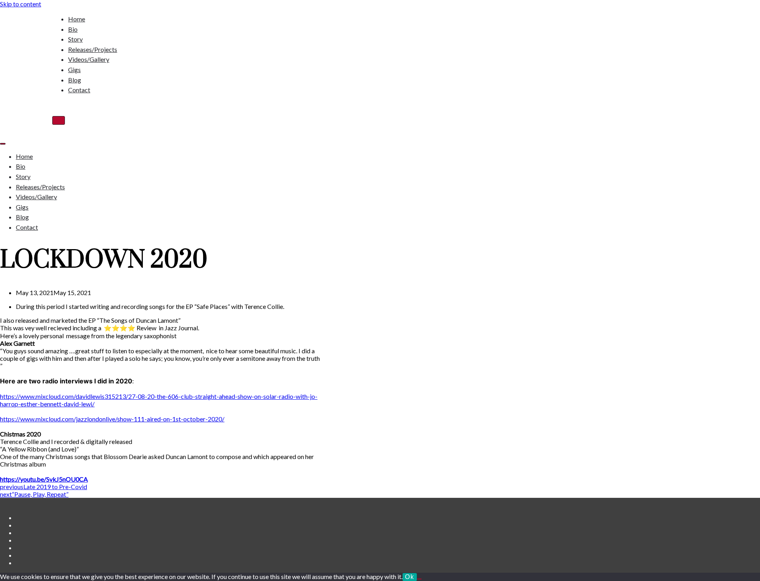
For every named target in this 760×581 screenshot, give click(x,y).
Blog (74, 80)
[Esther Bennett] (26, 54)
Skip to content (20, 4)
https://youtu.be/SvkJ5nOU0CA (44, 479)
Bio (73, 29)
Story (75, 39)
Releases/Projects (92, 49)
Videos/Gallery (88, 59)
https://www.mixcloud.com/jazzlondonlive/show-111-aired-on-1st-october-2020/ (112, 419)
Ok (409, 576)
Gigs (74, 69)
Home (76, 19)
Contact (79, 89)
